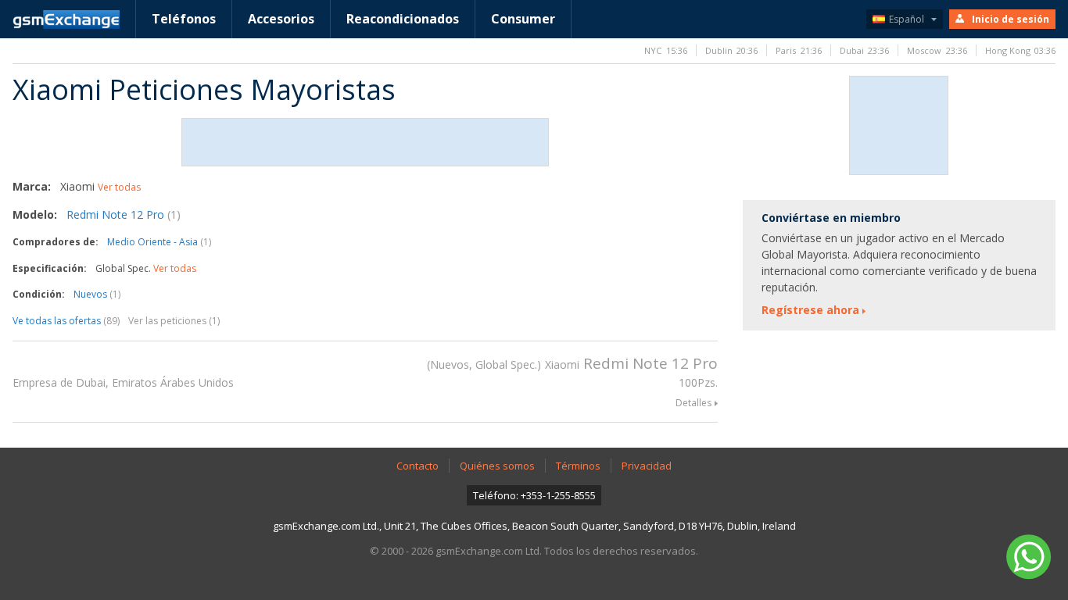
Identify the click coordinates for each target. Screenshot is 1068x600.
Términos (578, 466)
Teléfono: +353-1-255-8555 (534, 495)
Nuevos (96, 294)
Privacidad (647, 466)
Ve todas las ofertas (66, 320)
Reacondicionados (402, 18)
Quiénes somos (497, 466)
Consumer (523, 18)
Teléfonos (184, 18)
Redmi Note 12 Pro (123, 214)
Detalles (693, 402)
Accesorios (281, 18)
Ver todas (119, 187)
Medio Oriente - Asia (159, 241)
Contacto (417, 466)
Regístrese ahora (810, 309)
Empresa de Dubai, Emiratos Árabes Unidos (123, 382)
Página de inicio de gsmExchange (66, 19)
